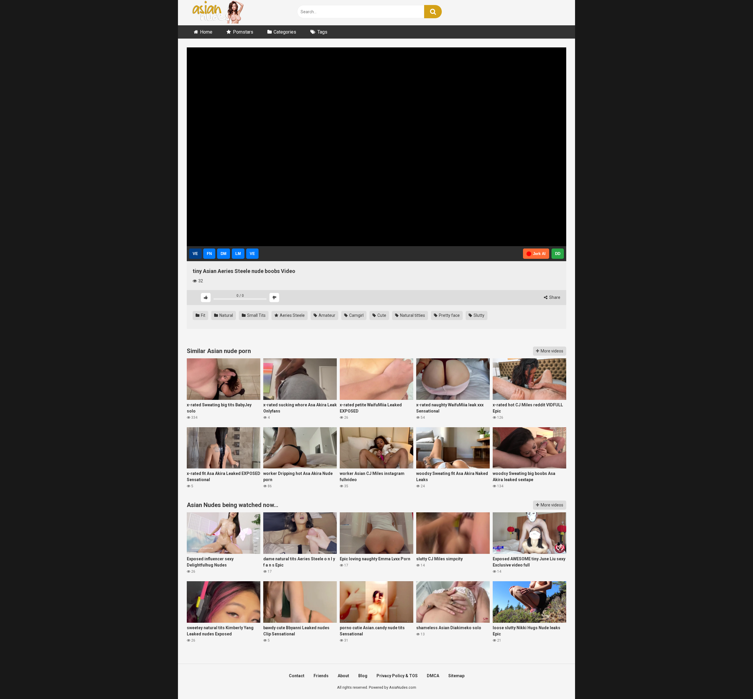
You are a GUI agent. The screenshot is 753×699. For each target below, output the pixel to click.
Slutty (478, 315)
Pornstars (243, 32)
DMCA (433, 675)
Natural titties (412, 315)
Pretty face (449, 315)
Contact (296, 675)
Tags (322, 32)
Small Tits (256, 315)
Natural (226, 315)
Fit (202, 315)
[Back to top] (733, 681)
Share (554, 297)
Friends (321, 675)
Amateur (326, 315)
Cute (381, 315)
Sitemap (456, 675)
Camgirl (356, 315)
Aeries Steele (292, 315)
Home (206, 32)
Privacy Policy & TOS (397, 675)
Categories (285, 32)
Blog (362, 675)
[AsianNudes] (219, 12)
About (343, 675)
